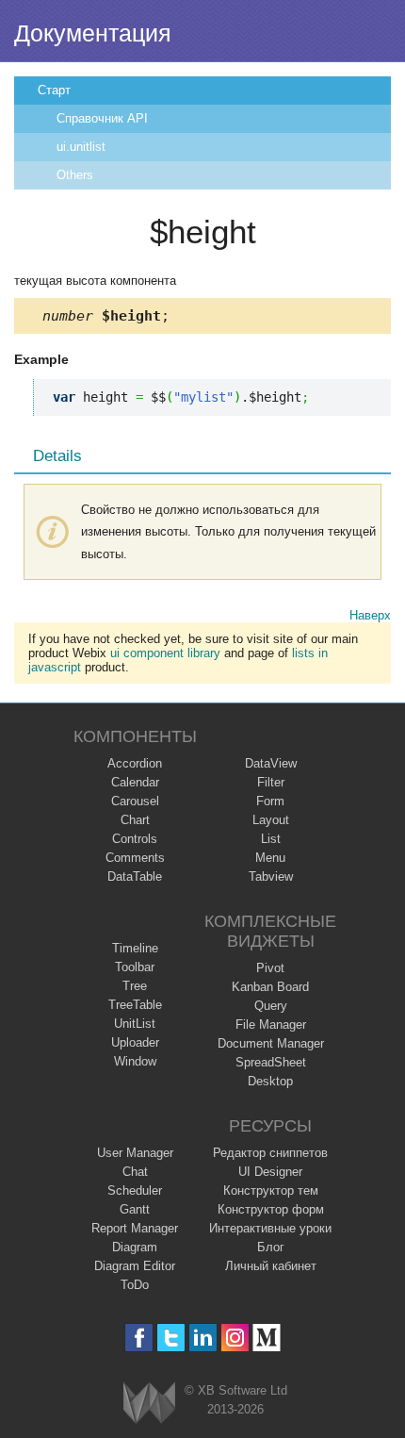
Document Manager (271, 1043)
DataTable (134, 876)
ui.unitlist (81, 147)
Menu (270, 858)
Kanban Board (270, 987)
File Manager (270, 1024)
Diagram (134, 1247)
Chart (135, 820)
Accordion (134, 763)
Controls (134, 839)
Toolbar (134, 967)
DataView (271, 763)
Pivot (270, 968)
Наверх (370, 615)
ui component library (165, 653)
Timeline (135, 948)
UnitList (134, 1024)
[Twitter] (171, 1337)
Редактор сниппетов (270, 1153)
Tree (134, 986)
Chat (135, 1172)
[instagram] (235, 1337)
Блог (270, 1247)
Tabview (271, 876)
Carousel (135, 801)
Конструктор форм (271, 1209)
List (271, 839)
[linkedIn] (203, 1337)
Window (135, 1061)
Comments (135, 858)
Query (270, 1006)
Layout (270, 820)
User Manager (135, 1153)
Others (75, 175)
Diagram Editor (134, 1266)
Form (270, 801)
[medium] (267, 1337)
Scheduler (134, 1190)
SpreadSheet (270, 1062)
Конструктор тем (270, 1190)
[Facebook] (139, 1337)
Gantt (135, 1209)
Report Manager (134, 1228)
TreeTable (135, 1005)
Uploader (135, 1042)
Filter (270, 782)
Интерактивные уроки (270, 1228)
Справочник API (102, 118)
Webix (149, 1402)
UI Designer (270, 1172)
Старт (54, 90)
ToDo (135, 1285)
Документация (92, 33)
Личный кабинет (270, 1266)
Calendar (135, 782)
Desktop (270, 1081)
